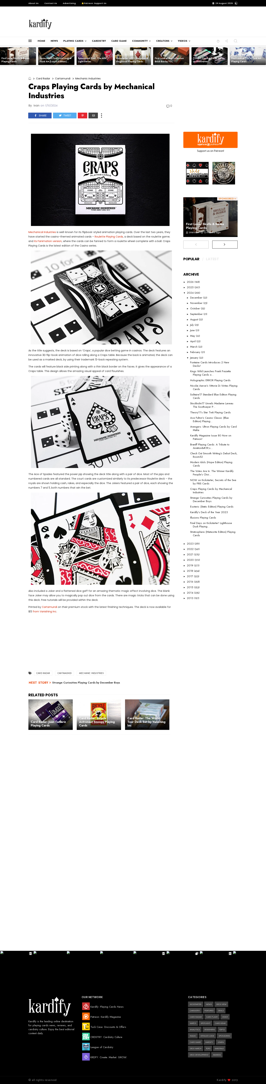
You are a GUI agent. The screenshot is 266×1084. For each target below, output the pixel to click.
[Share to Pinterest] (82, 115)
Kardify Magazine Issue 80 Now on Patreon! (210, 437)
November (196, 303)
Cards (119, 236)
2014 (190, 593)
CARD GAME (119, 41)
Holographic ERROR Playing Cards (210, 380)
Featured (209, 1010)
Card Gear (220, 1023)
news (209, 1004)
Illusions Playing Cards (203, 518)
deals (221, 1010)
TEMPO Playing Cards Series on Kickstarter (209, 59)
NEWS (54, 41)
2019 (190, 565)
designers (209, 1029)
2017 (190, 576)
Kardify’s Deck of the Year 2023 (209, 512)
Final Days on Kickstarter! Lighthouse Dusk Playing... (211, 524)
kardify (209, 1042)
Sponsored (224, 1035)
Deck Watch (195, 1048)
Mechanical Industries (42, 232)
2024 (191, 293)
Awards (217, 1054)
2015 (190, 587)
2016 (190, 582)
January (194, 358)
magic (193, 1035)
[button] (218, 41)
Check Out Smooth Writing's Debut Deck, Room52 (213, 455)
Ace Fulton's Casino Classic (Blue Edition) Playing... (209, 419)
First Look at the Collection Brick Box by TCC (169, 59)
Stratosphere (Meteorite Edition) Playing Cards (212, 533)
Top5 (208, 1048)
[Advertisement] (134, 22)
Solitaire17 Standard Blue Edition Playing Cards (213, 396)
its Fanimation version (48, 241)
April (193, 341)
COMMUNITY (140, 41)
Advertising (69, 3)
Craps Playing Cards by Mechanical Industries (211, 490)
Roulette (100, 236)
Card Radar (43, 78)
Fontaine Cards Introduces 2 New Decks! (209, 364)
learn (221, 1042)
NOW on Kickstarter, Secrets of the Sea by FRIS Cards (213, 482)
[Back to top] (257, 1075)
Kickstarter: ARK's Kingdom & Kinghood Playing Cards (132, 59)
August (194, 319)
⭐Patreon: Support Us (93, 3)
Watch (193, 1023)
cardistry (195, 1010)
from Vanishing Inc (44, 611)
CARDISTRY (99, 41)
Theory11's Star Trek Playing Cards (210, 412)
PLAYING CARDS (73, 41)
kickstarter (195, 1004)
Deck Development (199, 1054)
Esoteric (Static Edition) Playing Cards (211, 507)
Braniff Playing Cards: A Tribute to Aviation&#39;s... (209, 446)
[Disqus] (101, 784)
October (195, 308)
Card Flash (212, 1016)
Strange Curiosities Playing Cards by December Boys (86, 683)
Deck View (221, 1004)
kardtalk (219, 1048)
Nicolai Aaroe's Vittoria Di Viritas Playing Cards (213, 387)
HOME (41, 41)
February (195, 352)
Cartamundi (62, 78)
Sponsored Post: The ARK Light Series (92, 59)
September (197, 314)
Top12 (222, 1029)
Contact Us (50, 3)
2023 (191, 544)
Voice (225, 1016)
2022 (191, 549)
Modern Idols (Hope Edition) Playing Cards (211, 464)
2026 (191, 282)
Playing (110, 236)
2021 (190, 554)
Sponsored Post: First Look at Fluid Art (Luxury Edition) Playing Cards (55, 61)
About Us (33, 3)
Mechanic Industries (88, 78)
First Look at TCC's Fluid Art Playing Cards (246, 59)
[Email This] (93, 115)
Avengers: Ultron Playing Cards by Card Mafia (213, 428)
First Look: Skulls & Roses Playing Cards (15, 59)
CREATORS (162, 41)
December (196, 298)
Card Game (195, 1042)
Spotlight (205, 1023)
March (194, 347)
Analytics (195, 1029)
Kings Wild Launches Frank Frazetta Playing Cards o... (210, 373)
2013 (190, 598)
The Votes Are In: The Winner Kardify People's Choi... (212, 472)
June (193, 330)
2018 (190, 571)
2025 (191, 287)
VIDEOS (182, 41)
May (193, 336)
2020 (191, 560)
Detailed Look (207, 1035)
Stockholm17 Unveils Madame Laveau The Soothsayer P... (211, 405)
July (192, 325)
